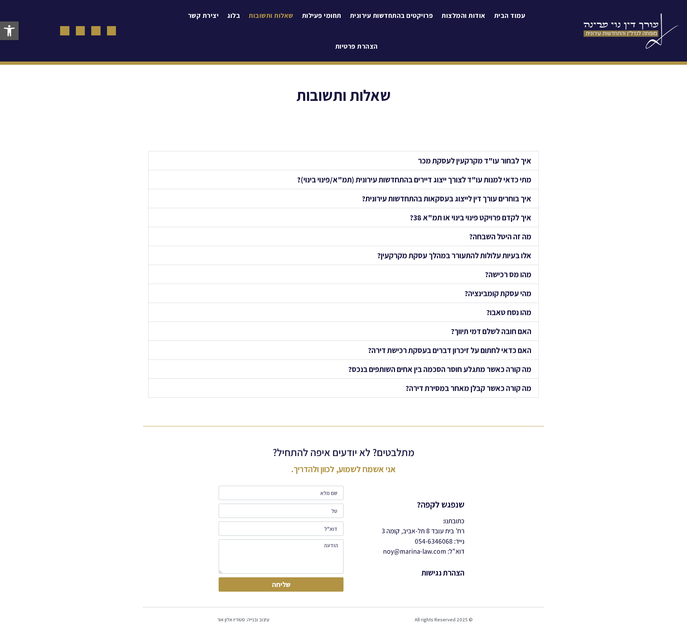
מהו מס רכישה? (508, 274)
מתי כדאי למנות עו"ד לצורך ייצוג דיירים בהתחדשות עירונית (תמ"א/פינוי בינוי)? (414, 180)
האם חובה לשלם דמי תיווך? (491, 331)
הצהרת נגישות (443, 573)
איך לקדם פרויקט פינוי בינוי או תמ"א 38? (470, 217)
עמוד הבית (510, 15)
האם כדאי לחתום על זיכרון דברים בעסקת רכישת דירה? (449, 350)
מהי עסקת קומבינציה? (497, 293)
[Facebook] (96, 30)
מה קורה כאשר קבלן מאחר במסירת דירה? (468, 388)
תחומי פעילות (321, 15)
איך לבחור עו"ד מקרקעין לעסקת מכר (474, 161)
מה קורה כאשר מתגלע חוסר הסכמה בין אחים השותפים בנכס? (439, 369)
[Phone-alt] (111, 30)
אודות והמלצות (464, 15)
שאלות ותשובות (271, 15)
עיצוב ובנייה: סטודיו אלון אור (243, 619)
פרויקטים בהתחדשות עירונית (391, 15)
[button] (9, 30)
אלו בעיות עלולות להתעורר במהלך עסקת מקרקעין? (454, 255)
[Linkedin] (64, 30)
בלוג (233, 15)
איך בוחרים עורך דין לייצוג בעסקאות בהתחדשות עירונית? (446, 199)
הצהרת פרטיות (356, 46)
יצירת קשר (203, 15)
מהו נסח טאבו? (508, 312)
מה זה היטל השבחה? (500, 236)
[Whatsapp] (80, 30)
